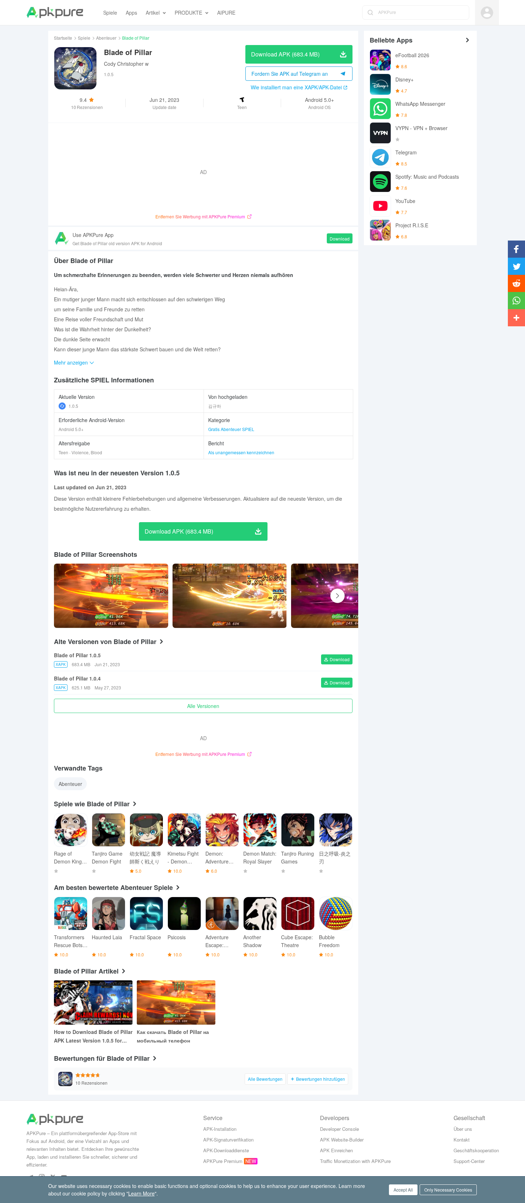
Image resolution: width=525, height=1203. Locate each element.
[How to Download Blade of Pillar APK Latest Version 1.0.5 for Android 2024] (93, 1002)
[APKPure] (54, 12)
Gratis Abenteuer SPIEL (231, 429)
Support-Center (469, 1161)
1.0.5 (73, 406)
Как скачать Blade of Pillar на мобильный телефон (173, 1036)
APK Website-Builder (342, 1139)
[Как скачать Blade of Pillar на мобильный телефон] (176, 1002)
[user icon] (487, 12)
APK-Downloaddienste (226, 1150)
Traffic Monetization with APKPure (355, 1161)
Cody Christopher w (126, 63)
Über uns (463, 1128)
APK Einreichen (336, 1150)
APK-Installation (219, 1128)
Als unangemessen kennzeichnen (241, 452)
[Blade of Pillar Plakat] (111, 596)
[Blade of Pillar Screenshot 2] (348, 596)
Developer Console (339, 1128)
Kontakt (462, 1139)
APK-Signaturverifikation (228, 1139)
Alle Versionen (203, 705)
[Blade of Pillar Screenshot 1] (229, 596)
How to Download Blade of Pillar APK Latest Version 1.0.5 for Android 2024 (93, 1036)
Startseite (63, 38)
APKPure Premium (222, 1161)
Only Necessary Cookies (448, 1190)
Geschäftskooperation (476, 1150)
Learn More (141, 1193)
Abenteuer (106, 38)
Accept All (403, 1190)
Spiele (84, 38)
